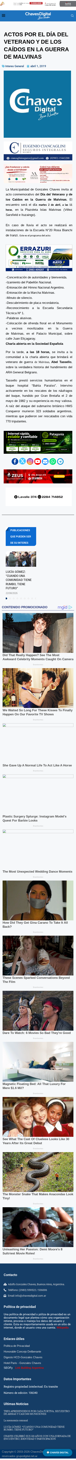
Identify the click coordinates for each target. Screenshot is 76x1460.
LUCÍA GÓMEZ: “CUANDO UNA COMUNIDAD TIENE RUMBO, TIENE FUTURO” (19, 580)
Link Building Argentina (29, 1367)
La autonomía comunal (16, 1420)
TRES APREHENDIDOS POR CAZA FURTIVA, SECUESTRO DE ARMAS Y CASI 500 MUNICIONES (37, 1412)
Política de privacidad (20, 1307)
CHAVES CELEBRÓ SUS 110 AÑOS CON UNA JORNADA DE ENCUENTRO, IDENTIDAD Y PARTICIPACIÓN (37, 1437)
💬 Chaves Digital (57, 1452)
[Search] (72, 15)
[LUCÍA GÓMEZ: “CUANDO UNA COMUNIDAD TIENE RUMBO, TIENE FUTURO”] (21, 559)
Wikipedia (63, 1327)
